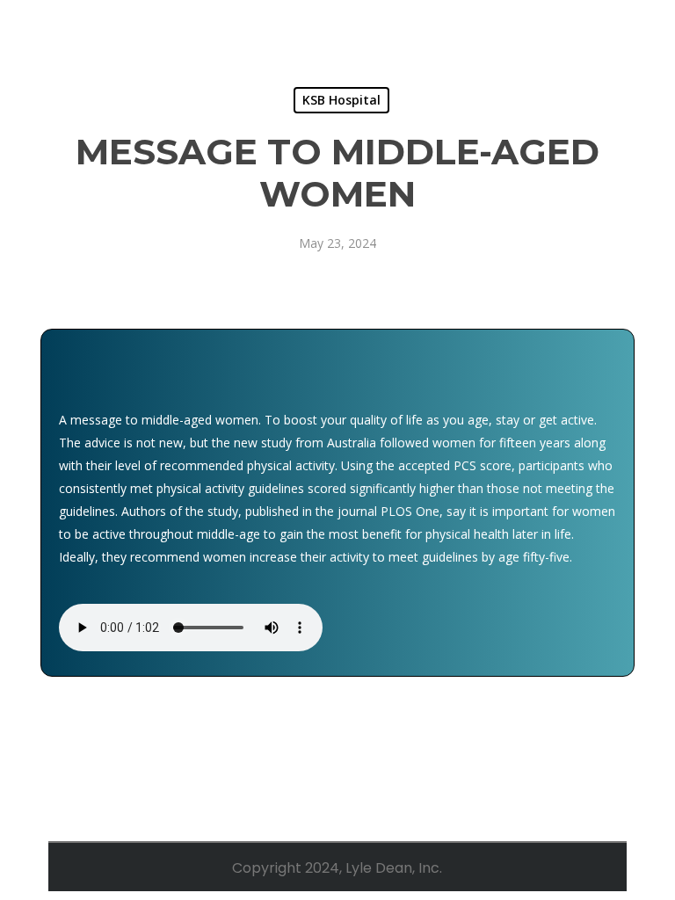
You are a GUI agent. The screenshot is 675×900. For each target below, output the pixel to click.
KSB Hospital (341, 99)
